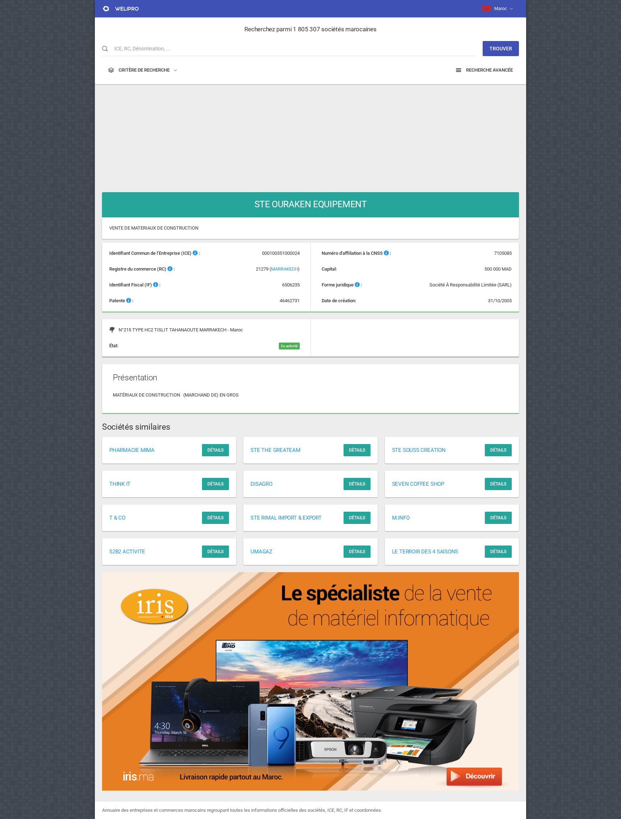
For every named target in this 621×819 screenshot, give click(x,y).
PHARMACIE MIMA (132, 450)
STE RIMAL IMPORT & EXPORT (285, 518)
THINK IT (119, 484)
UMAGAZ (261, 551)
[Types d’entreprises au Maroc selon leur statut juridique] (357, 285)
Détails (215, 450)
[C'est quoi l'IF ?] (155, 285)
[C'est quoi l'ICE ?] (195, 253)
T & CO (117, 518)
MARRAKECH (284, 269)
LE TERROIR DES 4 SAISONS (425, 551)
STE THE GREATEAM (275, 450)
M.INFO (401, 518)
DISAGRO (261, 484)
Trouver (500, 48)
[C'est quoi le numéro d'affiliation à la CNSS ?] (386, 253)
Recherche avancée (489, 70)
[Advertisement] (310, 134)
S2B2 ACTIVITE (127, 551)
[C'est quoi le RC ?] (169, 269)
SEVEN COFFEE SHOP (418, 484)
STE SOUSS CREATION (419, 450)
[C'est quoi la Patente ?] (128, 300)
